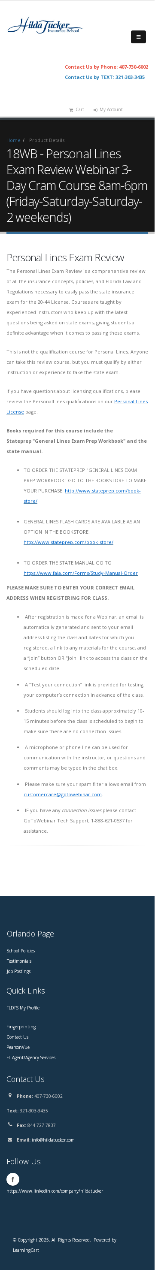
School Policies (21, 951)
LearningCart (26, 1250)
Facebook (12, 1179)
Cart (80, 109)
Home (13, 140)
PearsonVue (18, 1047)
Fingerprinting (21, 1027)
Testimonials (19, 961)
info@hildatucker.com (53, 1140)
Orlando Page (30, 933)
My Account (111, 109)
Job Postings (18, 971)
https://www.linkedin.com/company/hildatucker (54, 1191)
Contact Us (17, 1037)
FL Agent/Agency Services (30, 1057)
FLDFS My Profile (23, 1008)
